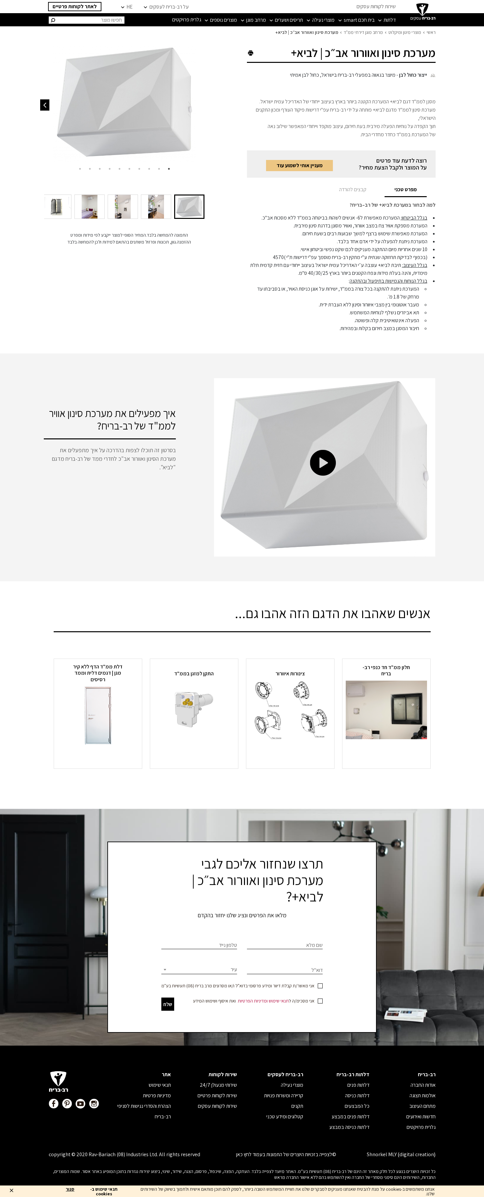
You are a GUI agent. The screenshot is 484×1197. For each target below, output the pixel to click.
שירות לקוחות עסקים (376, 6)
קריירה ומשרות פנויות (283, 1095)
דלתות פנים (358, 1084)
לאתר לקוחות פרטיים (75, 6)
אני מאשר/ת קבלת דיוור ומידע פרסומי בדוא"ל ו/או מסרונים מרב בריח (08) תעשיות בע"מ (237, 986)
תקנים (297, 1106)
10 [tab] (80, 169)
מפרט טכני (405, 189)
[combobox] (199, 969)
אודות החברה (423, 1084)
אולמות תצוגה (423, 1095)
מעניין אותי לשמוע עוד (300, 165)
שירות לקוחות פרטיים (217, 1095)
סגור (70, 1189)
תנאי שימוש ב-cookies (104, 1191)
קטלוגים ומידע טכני (284, 1116)
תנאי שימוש (279, 1001)
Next (44, 105)
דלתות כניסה (357, 1095)
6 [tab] (119, 169)
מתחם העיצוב (422, 1106)
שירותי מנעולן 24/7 (218, 1084)
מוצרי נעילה (292, 1084)
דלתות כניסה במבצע (349, 1127)
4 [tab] (139, 169)
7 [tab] (109, 169)
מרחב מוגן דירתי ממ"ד (363, 32)
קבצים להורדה (352, 189)
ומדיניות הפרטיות (253, 1001)
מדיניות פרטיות (157, 1095)
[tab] (405, 189)
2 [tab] (159, 169)
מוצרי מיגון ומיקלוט (405, 32)
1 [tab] (169, 169)
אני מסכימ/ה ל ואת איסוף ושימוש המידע (253, 1001)
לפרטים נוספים (386, 752)
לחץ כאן (244, 1154)
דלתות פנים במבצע (350, 1116)
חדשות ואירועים (421, 1116)
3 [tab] (149, 169)
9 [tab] (90, 169)
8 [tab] (99, 169)
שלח (167, 1004)
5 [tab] (129, 169)
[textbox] (199, 969)
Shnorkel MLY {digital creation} (401, 1154)
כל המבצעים (357, 1106)
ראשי (431, 32)
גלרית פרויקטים (421, 1127)
